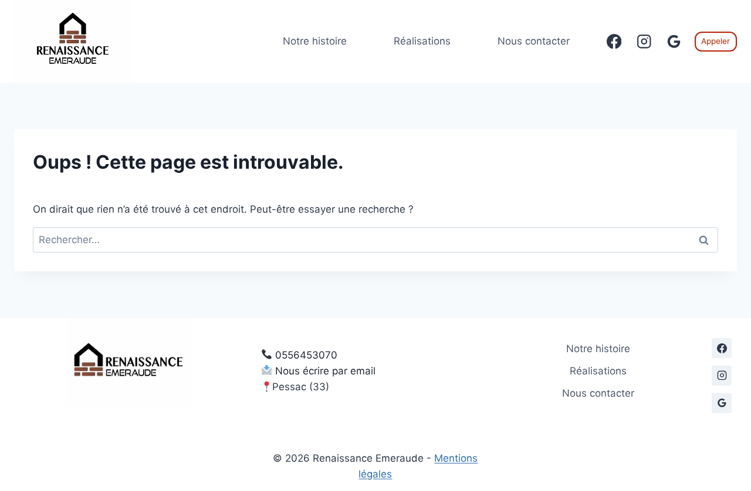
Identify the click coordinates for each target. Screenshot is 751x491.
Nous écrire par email (325, 371)
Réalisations (422, 41)
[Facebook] (614, 41)
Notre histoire (315, 41)
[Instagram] (644, 41)
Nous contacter (534, 41)
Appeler (715, 41)
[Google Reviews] (674, 41)
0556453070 (306, 355)
